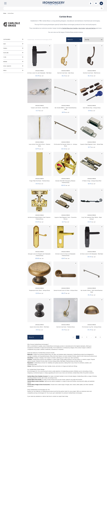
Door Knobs (38, 379)
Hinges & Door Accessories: (42, 384)
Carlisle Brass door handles (70, 28)
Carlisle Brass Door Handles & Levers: (37, 376)
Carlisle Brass (31, 379)
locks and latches (91, 28)
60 (95, 337)
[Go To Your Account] (90, 3)
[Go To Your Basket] (101, 3)
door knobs (81, 28)
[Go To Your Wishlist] (96, 3)
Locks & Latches (39, 381)
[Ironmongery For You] (53, 3)
